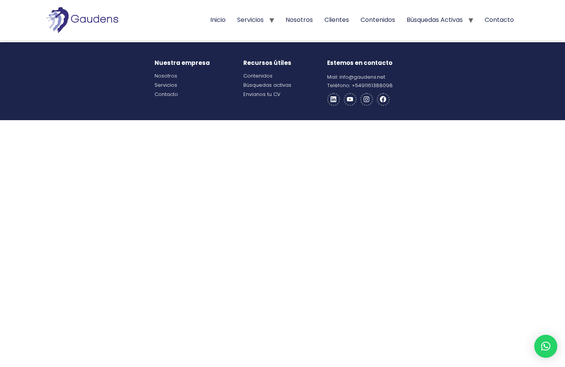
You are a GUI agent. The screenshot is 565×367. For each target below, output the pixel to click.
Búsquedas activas (435, 19)
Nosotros (299, 19)
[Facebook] (383, 99)
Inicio (218, 19)
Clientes (336, 19)
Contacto (499, 19)
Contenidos (378, 19)
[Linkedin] (333, 99)
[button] (545, 346)
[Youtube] (350, 99)
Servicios (250, 19)
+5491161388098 (372, 85)
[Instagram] (366, 99)
